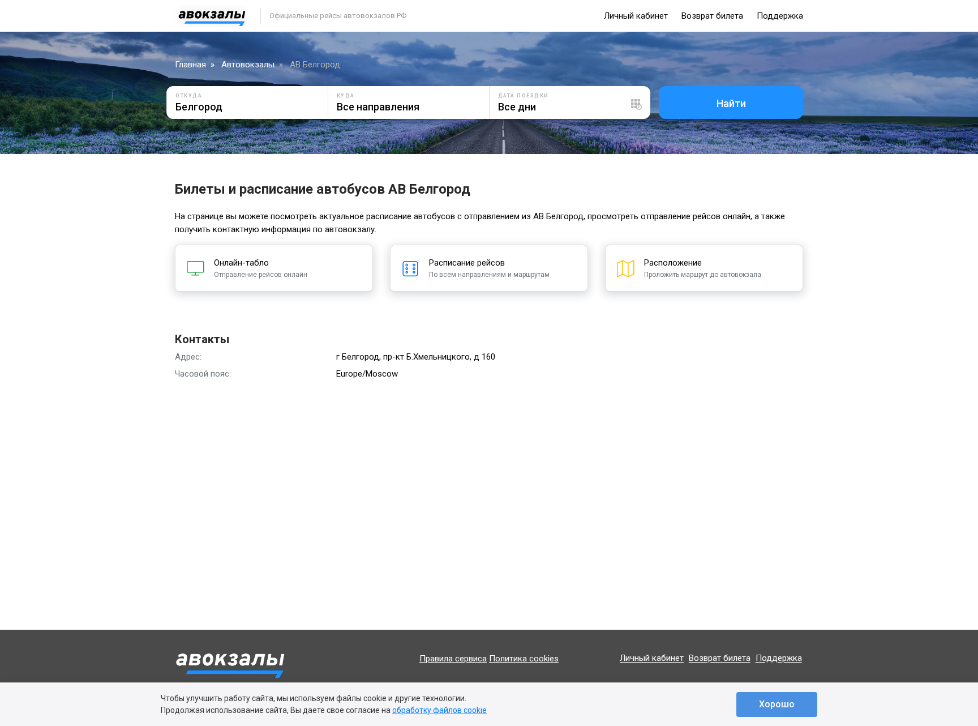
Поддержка (780, 16)
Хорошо (777, 704)
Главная (190, 64)
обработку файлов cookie (439, 710)
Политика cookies (524, 659)
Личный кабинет (636, 16)
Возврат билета (712, 16)
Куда (346, 96)
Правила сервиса (453, 659)
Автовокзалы (247, 64)
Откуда (188, 96)
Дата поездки (523, 96)
